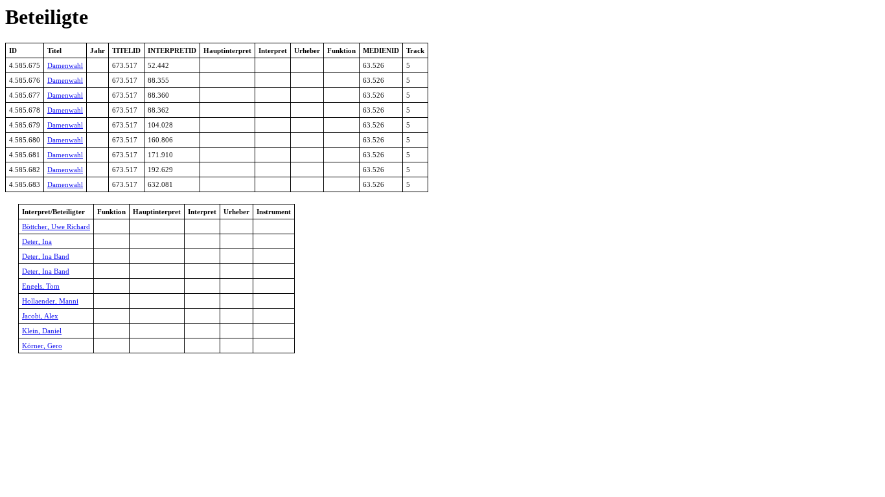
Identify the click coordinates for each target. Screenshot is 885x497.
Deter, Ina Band (45, 256)
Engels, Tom (41, 286)
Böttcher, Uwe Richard (56, 226)
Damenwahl (65, 65)
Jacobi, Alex (40, 316)
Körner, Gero (42, 345)
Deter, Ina (37, 241)
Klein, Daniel (42, 331)
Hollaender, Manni (50, 301)
